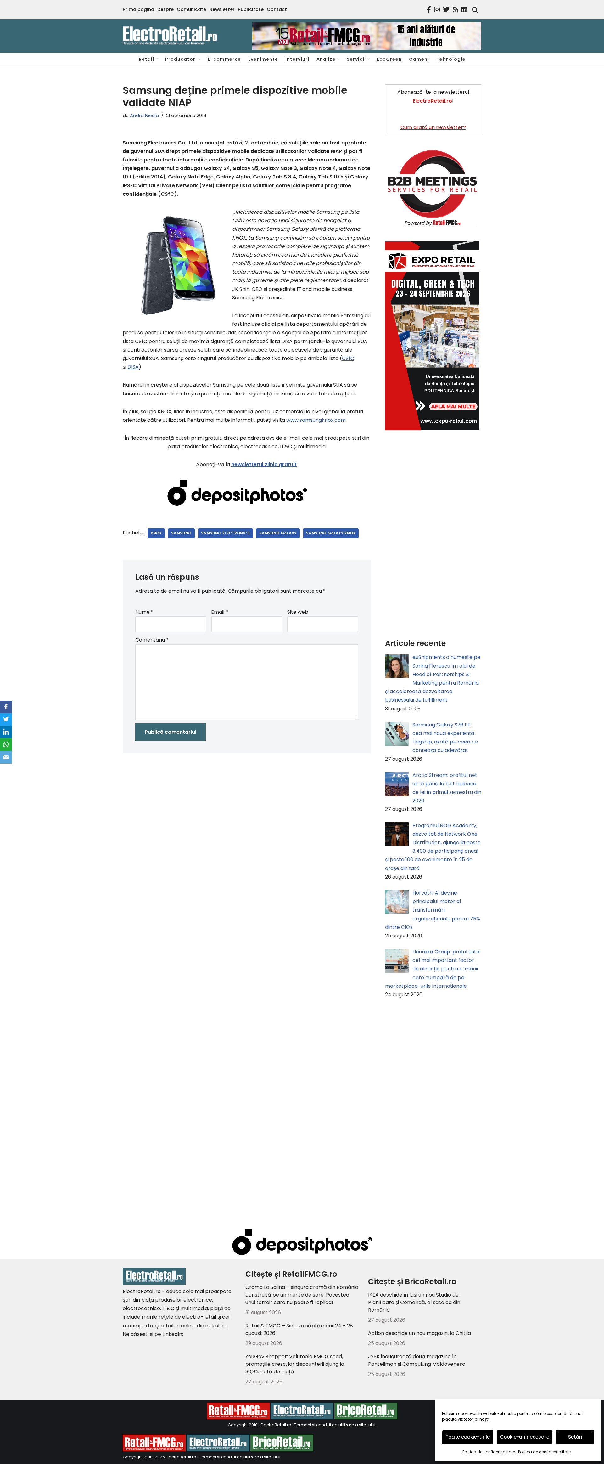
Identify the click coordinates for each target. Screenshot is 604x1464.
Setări (575, 1436)
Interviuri (297, 59)
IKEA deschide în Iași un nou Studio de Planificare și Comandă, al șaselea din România (414, 1302)
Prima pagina (138, 9)
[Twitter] (6, 719)
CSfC (348, 358)
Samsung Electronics (225, 533)
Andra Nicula (144, 115)
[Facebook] (6, 707)
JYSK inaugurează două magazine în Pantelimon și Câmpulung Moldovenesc (416, 1360)
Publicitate (251, 9)
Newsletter (222, 9)
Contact (277, 9)
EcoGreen (389, 59)
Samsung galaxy (278, 533)
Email (219, 612)
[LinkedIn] (6, 732)
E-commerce (224, 59)
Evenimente (263, 59)
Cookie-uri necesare (524, 1436)
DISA (133, 366)
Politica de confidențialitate (488, 1452)
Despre (165, 9)
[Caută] (473, 10)
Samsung (181, 533)
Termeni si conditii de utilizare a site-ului (334, 1424)
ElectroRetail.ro (276, 1424)
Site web (297, 612)
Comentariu (152, 639)
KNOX (156, 533)
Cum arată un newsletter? (433, 127)
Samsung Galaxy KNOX (330, 533)
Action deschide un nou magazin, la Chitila (419, 1333)
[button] (157, 59)
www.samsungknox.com (316, 420)
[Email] (6, 757)
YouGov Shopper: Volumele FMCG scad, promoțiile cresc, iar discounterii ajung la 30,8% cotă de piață (294, 1364)
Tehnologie (451, 59)
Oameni (419, 59)
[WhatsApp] (6, 744)
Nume (144, 612)
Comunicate (191, 9)
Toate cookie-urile (467, 1436)
